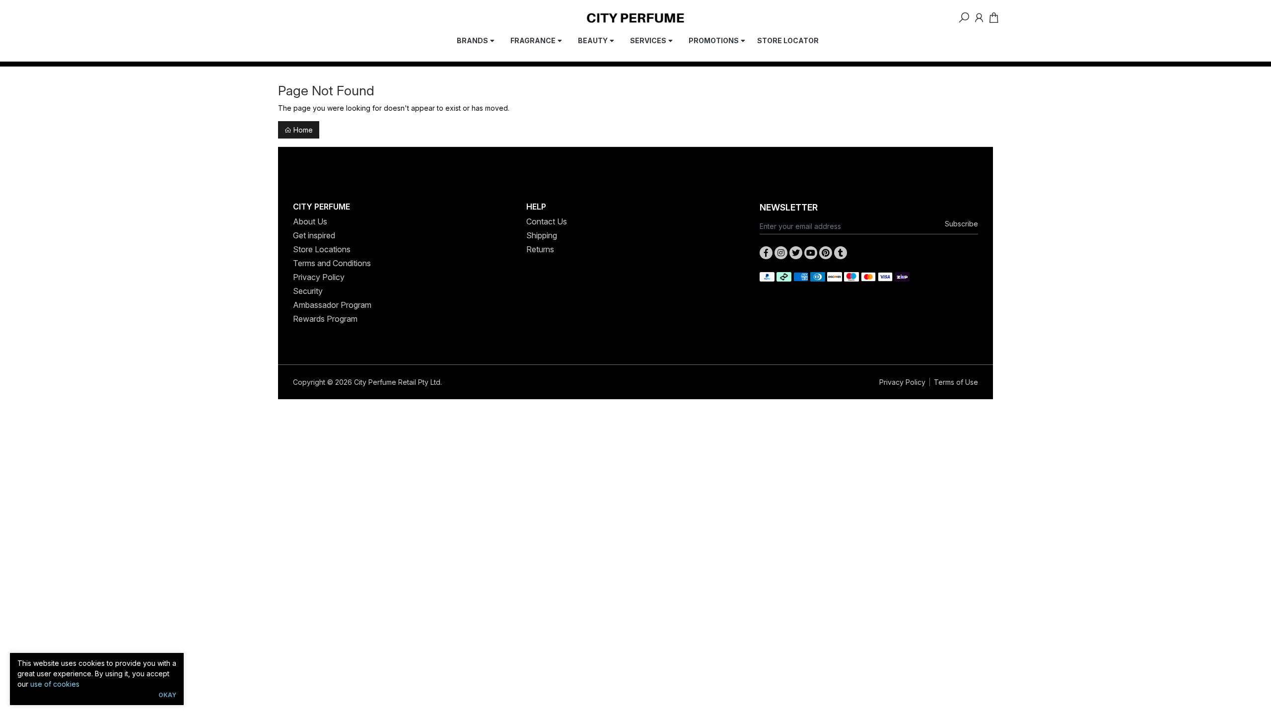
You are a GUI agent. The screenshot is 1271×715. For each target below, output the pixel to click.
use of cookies (54, 684)
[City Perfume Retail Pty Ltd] (635, 17)
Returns (540, 249)
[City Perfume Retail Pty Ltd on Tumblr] (840, 252)
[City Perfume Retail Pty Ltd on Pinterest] (825, 252)
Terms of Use (956, 382)
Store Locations (322, 249)
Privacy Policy (319, 277)
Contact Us (546, 221)
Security (308, 291)
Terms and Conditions (332, 263)
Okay (167, 695)
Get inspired (314, 235)
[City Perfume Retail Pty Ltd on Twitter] (795, 252)
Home (302, 130)
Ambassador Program (332, 305)
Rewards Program (325, 319)
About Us (310, 221)
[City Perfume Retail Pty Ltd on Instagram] (781, 252)
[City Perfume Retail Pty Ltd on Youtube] (810, 252)
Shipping (541, 235)
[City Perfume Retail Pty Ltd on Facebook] (766, 252)
